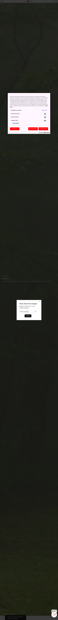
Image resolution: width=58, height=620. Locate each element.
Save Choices (14, 128)
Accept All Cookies (43, 128)
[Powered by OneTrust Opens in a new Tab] (44, 133)
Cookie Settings (16, 123)
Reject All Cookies (33, 128)
